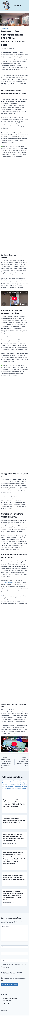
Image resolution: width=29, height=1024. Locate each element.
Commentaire (6, 926)
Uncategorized (5, 28)
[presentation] (14, 788)
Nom (3, 947)
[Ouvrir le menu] (26, 5)
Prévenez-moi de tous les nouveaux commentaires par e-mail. (11, 973)
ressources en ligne (6, 582)
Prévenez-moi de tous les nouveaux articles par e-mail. (13, 979)
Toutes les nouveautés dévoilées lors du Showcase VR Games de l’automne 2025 (14, 820)
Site (3, 960)
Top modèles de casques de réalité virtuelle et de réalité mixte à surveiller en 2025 (6, 762)
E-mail (4, 954)
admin (4, 48)
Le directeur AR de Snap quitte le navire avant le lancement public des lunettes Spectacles (14, 877)
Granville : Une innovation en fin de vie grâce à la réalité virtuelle (22, 761)
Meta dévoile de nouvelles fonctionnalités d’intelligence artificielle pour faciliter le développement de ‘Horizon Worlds (13, 896)
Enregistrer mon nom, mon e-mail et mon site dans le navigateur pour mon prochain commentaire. (14, 966)
